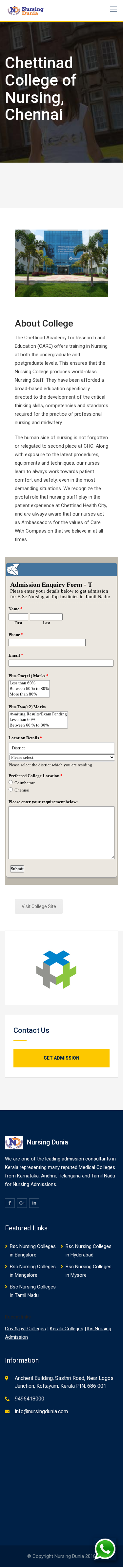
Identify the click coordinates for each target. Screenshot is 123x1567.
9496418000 (29, 1399)
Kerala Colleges (66, 1329)
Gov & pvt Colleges (25, 1329)
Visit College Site (39, 906)
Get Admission (61, 1058)
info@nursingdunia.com (41, 1411)
